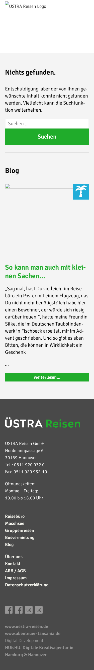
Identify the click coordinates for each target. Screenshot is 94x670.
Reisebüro (15, 516)
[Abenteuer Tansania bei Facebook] (19, 612)
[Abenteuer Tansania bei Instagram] (39, 612)
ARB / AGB (15, 570)
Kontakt (13, 563)
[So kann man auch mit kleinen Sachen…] (47, 221)
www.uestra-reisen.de (26, 626)
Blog (9, 544)
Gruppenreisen (19, 530)
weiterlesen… (47, 377)
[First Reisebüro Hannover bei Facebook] (9, 612)
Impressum (16, 578)
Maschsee (14, 523)
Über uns (14, 556)
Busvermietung (20, 537)
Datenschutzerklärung (27, 585)
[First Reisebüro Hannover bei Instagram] (29, 612)
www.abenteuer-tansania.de (32, 633)
